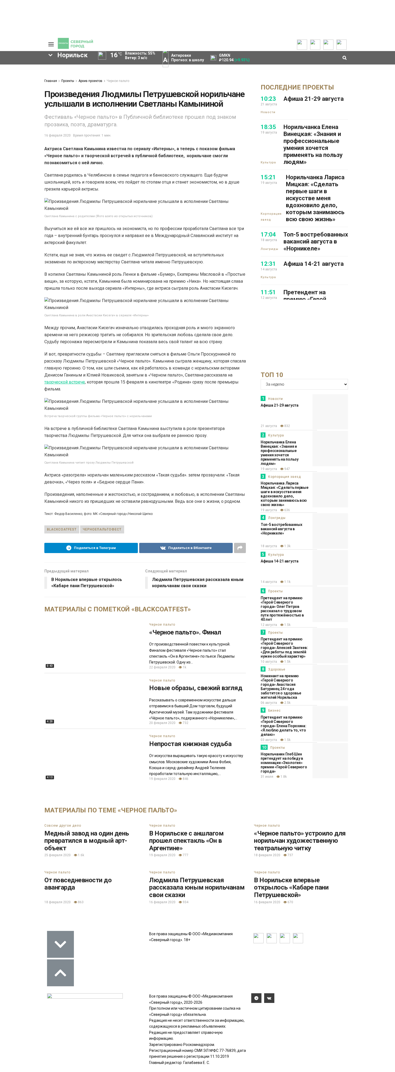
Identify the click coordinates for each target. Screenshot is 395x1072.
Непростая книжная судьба (190, 744)
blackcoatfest (62, 529)
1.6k (80, 855)
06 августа (269, 703)
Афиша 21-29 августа (313, 98)
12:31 (268, 263)
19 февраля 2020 (162, 779)
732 (185, 723)
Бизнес (274, 710)
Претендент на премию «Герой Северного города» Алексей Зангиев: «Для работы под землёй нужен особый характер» (284, 647)
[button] (22, 110)
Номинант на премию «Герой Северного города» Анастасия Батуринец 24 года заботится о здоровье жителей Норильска (281, 687)
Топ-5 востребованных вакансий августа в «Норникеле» (315, 241)
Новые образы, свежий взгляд (195, 688)
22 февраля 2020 (162, 667)
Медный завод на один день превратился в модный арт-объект (86, 841)
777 (185, 855)
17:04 (268, 234)
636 (286, 510)
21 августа (269, 426)
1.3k (286, 546)
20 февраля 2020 (162, 723)
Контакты (14, 81)
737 (290, 855)
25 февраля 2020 (57, 855)
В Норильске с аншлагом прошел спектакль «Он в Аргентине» (186, 841)
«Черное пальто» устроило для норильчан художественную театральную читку (300, 841)
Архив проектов (90, 81)
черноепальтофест (102, 529)
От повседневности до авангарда (78, 883)
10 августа (269, 662)
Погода (12, 104)
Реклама (13, 75)
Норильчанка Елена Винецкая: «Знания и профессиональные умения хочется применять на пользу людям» (313, 144)
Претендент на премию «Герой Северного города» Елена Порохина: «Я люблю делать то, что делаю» (283, 726)
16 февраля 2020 (57, 135)
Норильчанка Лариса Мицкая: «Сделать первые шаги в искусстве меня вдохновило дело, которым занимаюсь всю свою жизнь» (315, 198)
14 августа (269, 582)
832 (286, 426)
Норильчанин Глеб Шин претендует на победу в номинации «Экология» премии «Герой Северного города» (284, 762)
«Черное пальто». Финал (185, 632)
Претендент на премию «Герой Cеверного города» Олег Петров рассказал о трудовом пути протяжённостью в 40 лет (282, 609)
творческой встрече (64, 382)
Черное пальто (118, 81)
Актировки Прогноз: (187, 57)
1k (184, 667)
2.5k (286, 703)
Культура (268, 162)
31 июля (267, 777)
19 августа (269, 469)
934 (185, 902)
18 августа (269, 546)
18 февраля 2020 (267, 855)
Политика (14, 87)
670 (290, 902)
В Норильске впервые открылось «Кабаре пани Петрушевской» (291, 887)
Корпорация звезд (271, 216)
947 (286, 469)
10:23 (268, 98)
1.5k (286, 625)
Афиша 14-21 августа (313, 263)
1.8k (283, 777)
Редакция (14, 69)
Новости (268, 112)
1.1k (286, 582)
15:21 (268, 177)
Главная (50, 81)
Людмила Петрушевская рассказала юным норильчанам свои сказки (197, 887)
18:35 (268, 127)
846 (185, 779)
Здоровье (276, 669)
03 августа (269, 740)
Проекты (67, 81)
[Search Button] (32, 216)
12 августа (269, 625)
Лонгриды (269, 249)
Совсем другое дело (62, 825)
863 (80, 902)
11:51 (268, 292)
